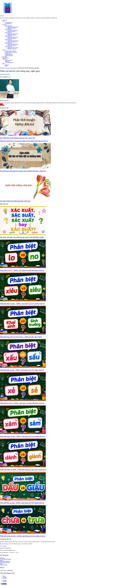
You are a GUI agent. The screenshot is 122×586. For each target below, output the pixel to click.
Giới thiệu (2, 558)
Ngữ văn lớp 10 (8, 39)
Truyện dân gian (8, 54)
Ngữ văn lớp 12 (8, 46)
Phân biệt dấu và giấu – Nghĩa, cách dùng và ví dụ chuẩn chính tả (22, 503)
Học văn (4, 24)
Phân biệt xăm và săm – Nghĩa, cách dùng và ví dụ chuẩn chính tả (22, 436)
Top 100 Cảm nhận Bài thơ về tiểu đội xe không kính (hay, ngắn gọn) (23, 171)
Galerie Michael (3, 564)
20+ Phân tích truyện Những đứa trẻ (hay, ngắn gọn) (17, 138)
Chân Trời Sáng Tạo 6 (13, 26)
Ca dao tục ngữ (8, 60)
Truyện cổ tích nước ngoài (11, 52)
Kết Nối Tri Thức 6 (12, 28)
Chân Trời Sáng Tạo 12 (13, 47)
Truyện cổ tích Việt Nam (10, 51)
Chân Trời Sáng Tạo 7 (13, 30)
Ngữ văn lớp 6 (8, 25)
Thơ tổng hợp (8, 23)
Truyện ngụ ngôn (9, 55)
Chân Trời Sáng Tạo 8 (13, 33)
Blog (4, 63)
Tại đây (4, 546)
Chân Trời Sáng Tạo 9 (13, 37)
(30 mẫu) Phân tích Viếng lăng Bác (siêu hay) (15, 201)
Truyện (4, 49)
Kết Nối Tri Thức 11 (12, 45)
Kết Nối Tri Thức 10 (12, 41)
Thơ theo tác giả (8, 22)
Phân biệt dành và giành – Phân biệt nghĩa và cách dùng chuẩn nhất (23, 469)
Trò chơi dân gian (9, 62)
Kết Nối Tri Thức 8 (12, 34)
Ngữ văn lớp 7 (8, 29)
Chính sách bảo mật (4, 562)
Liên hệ (1, 560)
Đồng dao (7, 61)
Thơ (3, 21)
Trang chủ (5, 20)
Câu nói (7, 64)
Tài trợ (1, 563)
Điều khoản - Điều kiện (5, 561)
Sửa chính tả (5, 57)
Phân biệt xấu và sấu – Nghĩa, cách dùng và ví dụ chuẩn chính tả (22, 370)
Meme (6, 65)
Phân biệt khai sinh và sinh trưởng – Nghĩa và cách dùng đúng (21, 337)
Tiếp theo (2, 105)
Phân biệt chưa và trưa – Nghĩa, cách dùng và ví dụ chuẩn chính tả (22, 536)
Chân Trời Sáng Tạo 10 (13, 40)
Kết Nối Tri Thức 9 (12, 38)
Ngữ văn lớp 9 (8, 36)
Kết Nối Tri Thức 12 (12, 48)
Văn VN (2, 15)
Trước (1, 104)
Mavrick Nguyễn (7, 559)
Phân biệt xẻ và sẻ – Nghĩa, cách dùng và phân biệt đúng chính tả (22, 403)
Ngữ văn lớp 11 (8, 43)
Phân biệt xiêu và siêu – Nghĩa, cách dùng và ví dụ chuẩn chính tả (22, 303)
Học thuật (5, 56)
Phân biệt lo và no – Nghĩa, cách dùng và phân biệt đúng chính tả (22, 270)
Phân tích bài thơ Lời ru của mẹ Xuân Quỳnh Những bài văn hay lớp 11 (24, 141)
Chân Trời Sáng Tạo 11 (13, 44)
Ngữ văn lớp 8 (8, 32)
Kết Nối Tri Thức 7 (12, 31)
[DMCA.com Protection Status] (3, 584)
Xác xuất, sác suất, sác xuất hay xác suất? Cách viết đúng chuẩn (22, 237)
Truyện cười (8, 53)
